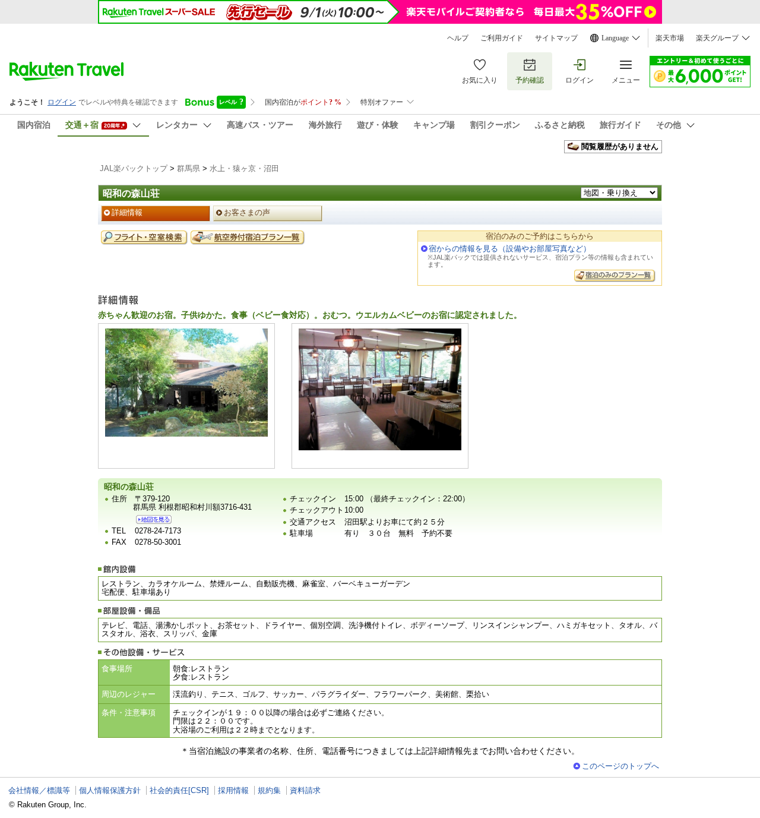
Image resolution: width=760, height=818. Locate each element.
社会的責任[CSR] (179, 790)
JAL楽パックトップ (133, 168)
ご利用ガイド (501, 38)
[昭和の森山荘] (154, 519)
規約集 (269, 790)
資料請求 (305, 790)
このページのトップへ (620, 766)
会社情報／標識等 (39, 790)
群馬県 (188, 168)
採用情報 (233, 790)
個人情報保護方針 (110, 790)
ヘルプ (457, 38)
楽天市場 (670, 38)
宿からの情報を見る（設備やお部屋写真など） (510, 248)
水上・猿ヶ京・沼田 (244, 168)
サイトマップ (556, 38)
